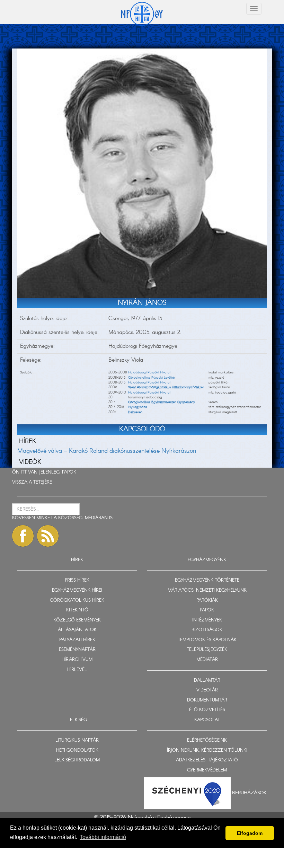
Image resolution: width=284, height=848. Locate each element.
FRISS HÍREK (77, 580)
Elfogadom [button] (250, 833)
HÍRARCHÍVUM (77, 659)
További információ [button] (103, 837)
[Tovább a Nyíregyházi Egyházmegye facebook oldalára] (23, 536)
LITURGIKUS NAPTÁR (77, 740)
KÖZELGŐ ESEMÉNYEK (77, 620)
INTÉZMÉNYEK (207, 620)
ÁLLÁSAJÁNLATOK (77, 630)
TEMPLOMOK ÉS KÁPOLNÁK (207, 640)
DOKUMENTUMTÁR (207, 700)
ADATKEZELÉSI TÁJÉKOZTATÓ (207, 760)
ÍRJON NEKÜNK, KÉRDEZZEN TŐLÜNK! (207, 750)
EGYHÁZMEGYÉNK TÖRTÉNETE (207, 580)
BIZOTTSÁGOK (207, 630)
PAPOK (69, 472)
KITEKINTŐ (77, 610)
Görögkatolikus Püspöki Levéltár (151, 377)
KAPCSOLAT (207, 720)
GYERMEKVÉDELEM (207, 770)
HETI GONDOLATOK (77, 750)
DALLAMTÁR (207, 680)
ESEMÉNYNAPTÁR (77, 649)
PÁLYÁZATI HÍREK (77, 640)
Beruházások (249, 792)
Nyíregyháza (137, 407)
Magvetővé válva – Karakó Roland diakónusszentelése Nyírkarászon (106, 451)
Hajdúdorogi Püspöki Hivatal (149, 372)
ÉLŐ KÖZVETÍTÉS (207, 710)
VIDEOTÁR (207, 690)
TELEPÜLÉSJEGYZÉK (207, 649)
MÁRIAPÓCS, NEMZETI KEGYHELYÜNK (207, 590)
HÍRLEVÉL (77, 669)
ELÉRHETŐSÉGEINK (207, 740)
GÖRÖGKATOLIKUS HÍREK (77, 600)
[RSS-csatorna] (48, 536)
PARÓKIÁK (207, 600)
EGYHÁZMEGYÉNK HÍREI (77, 590)
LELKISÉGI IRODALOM (77, 760)
